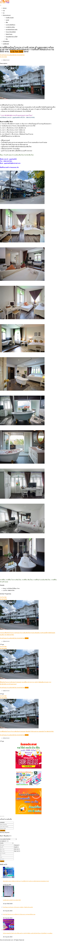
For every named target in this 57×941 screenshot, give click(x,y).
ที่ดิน (7, 22)
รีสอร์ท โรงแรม (9, 34)
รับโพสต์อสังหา (6, 41)
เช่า (3, 13)
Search (2, 861)
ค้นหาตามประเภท (7, 15)
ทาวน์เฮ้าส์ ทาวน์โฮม (10, 27)
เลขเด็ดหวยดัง (6, 43)
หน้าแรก (5, 8)
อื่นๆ (7, 39)
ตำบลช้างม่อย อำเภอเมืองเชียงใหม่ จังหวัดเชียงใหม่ (12, 55)
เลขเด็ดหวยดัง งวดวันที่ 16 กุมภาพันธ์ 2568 (12, 900)
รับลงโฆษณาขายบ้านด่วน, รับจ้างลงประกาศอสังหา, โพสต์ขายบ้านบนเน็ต (18, 907)
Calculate (3, 830)
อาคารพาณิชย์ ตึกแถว (10, 24)
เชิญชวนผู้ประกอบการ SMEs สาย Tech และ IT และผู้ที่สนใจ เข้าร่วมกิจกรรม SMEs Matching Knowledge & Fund (26, 881)
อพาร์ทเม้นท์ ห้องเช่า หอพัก (11, 29)
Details (26, 638)
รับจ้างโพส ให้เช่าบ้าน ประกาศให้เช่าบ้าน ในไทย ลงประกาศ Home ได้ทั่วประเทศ (19, 914)
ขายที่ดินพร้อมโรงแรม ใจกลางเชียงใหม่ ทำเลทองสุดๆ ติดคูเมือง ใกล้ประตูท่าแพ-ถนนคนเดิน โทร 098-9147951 (27, 731)
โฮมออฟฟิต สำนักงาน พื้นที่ (11, 36)
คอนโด (7, 20)
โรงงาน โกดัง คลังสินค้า (11, 32)
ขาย (4, 10)
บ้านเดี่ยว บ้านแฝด (10, 17)
